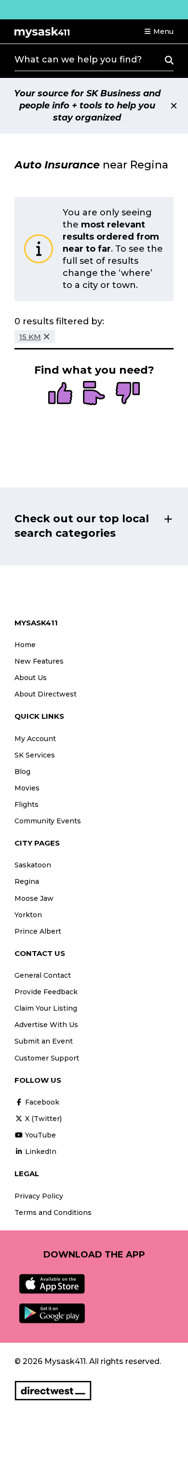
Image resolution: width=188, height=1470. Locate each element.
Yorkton (28, 914)
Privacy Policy (38, 1196)
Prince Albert (37, 931)
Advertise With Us (46, 1024)
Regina (26, 881)
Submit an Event (43, 1041)
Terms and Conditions (53, 1212)
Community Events (47, 821)
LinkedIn (39, 1151)
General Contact (42, 975)
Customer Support (46, 1058)
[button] (158, 31)
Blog (22, 771)
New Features (39, 661)
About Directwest (45, 694)
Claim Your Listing (45, 1008)
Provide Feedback (46, 991)
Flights (26, 804)
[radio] (60, 394)
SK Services (34, 755)
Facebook (41, 1102)
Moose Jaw (34, 898)
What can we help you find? (78, 59)
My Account (35, 738)
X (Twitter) (42, 1118)
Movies (27, 788)
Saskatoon (32, 865)
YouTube (39, 1135)
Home (25, 644)
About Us (30, 677)
